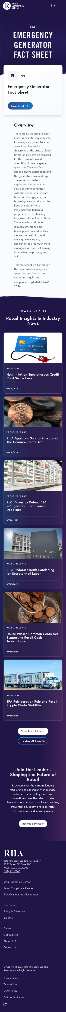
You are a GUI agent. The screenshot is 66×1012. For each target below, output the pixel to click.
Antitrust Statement (14, 997)
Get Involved (11, 934)
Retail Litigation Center (17, 882)
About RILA (10, 941)
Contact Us (10, 947)
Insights (8, 918)
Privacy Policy (11, 978)
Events (7, 928)
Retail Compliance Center (18, 888)
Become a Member (33, 823)
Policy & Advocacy (14, 911)
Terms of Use (10, 984)
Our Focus (9, 905)
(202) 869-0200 (12, 871)
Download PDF (20, 106)
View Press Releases (33, 731)
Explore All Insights (33, 741)
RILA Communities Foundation (21, 894)
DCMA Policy (10, 990)
